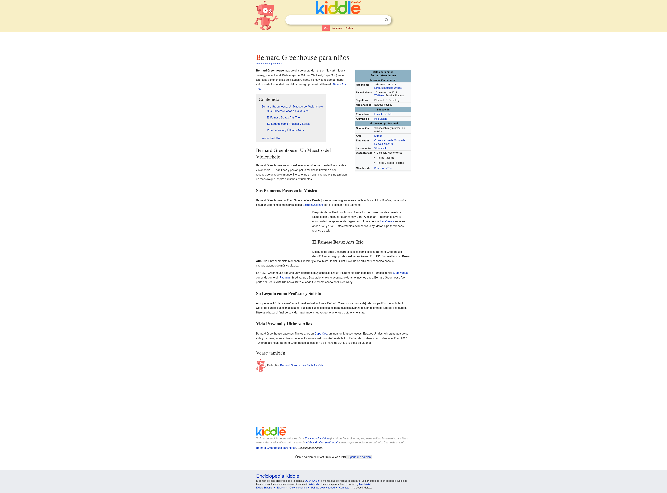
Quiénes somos (298, 487)
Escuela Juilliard (383, 114)
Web (326, 28)
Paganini (285, 277)
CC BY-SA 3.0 (312, 480)
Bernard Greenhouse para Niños (276, 448)
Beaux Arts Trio (383, 168)
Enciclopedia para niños (269, 63)
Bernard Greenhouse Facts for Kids (301, 365)
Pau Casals (380, 118)
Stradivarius (400, 273)
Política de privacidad (323, 487)
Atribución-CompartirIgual (321, 442)
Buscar (386, 20)
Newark (378, 87)
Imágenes (337, 28)
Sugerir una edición (359, 457)
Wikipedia (314, 484)
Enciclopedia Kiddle (317, 438)
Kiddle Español (264, 487)
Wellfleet (379, 95)
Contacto (344, 487)
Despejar (379, 20)
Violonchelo (380, 148)
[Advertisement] (333, 41)
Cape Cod (321, 333)
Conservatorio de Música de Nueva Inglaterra (389, 141)
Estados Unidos (393, 87)
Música (378, 135)
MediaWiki (364, 484)
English (349, 28)
